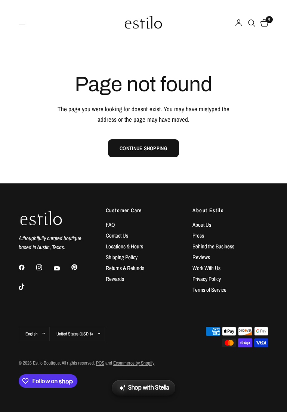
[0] (263, 23)
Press (198, 235)
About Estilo (208, 210)
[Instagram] (44, 267)
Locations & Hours (124, 246)
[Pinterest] (79, 267)
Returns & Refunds (125, 268)
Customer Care (124, 210)
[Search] (252, 23)
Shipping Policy (122, 257)
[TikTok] (27, 287)
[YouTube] (62, 268)
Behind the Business (213, 246)
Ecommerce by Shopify (133, 363)
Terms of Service (209, 290)
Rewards (115, 279)
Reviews (201, 257)
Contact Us (117, 235)
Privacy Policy (206, 279)
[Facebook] (27, 267)
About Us (201, 225)
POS (100, 363)
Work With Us (206, 268)
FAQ (110, 225)
